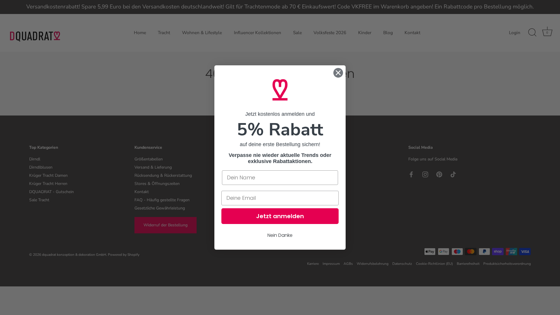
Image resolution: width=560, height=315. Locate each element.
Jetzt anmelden (280, 216)
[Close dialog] (338, 73)
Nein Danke (280, 235)
